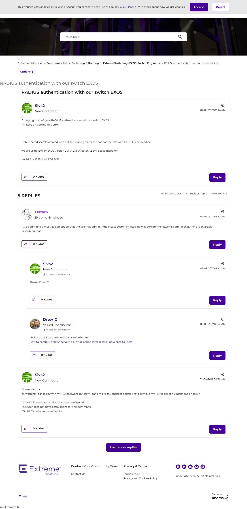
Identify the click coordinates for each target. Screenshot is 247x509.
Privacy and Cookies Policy (140, 478)
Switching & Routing (85, 63)
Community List (56, 63)
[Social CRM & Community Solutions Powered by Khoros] (220, 497)
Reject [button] (220, 7)
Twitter (184, 467)
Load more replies (123, 447)
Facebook (178, 467)
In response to (58, 274)
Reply (217, 177)
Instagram (203, 467)
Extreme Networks (30, 63)
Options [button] (25, 71)
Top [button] (24, 496)
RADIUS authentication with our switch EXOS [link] (190, 63)
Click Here (126, 7)
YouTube (196, 467)
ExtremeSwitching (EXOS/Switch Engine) (130, 63)
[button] (199, 7)
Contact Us (78, 474)
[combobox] (123, 36)
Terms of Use (132, 474)
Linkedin (190, 467)
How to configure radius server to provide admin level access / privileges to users (81, 341)
